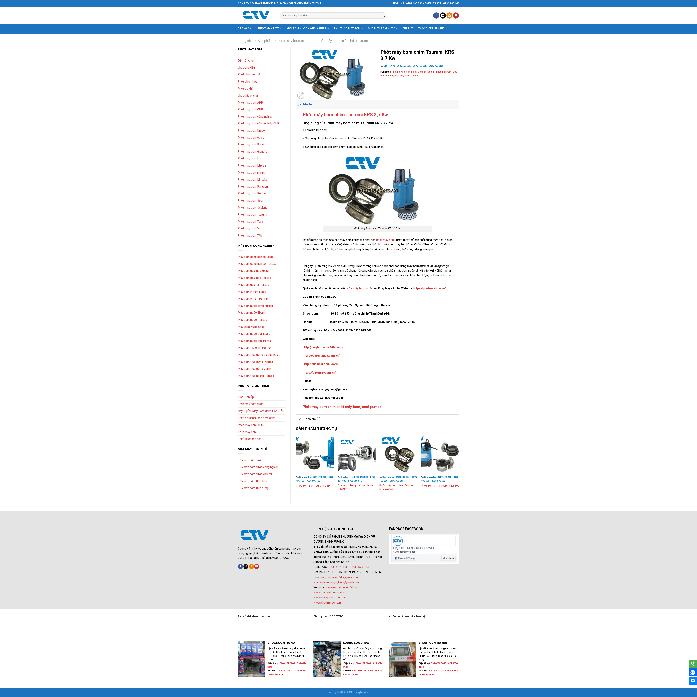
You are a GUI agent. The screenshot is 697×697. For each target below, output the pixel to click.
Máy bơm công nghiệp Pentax (257, 263)
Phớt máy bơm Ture (250, 221)
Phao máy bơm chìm (251, 425)
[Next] (459, 466)
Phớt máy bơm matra (251, 172)
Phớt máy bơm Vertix (251, 228)
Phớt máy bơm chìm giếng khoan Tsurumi (413, 71)
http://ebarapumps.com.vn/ (321, 355)
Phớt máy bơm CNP (250, 109)
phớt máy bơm (385, 240)
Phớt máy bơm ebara (251, 137)
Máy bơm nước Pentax (252, 319)
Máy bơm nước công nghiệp (306, 28)
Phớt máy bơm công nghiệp (255, 116)
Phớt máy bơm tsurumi (295, 41)
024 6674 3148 (360, 567)
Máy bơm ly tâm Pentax (253, 298)
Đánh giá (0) (312, 419)
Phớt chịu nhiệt (247, 81)
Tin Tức (407, 28)
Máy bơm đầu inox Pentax (254, 278)
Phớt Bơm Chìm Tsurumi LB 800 (440, 485)
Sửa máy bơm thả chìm (252, 481)
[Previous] (296, 466)
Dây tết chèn (246, 60)
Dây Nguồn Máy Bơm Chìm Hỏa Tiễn (261, 411)
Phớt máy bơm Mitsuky (252, 179)
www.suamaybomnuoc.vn (329, 592)
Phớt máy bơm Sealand (252, 207)
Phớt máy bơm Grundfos (253, 151)
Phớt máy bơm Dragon (252, 130)
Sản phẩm (265, 41)
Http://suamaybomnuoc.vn (321, 364)
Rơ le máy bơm (247, 432)
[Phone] (693, 664)
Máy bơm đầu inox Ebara (253, 270)
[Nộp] (383, 15)
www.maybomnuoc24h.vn (341, 587)
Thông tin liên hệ (431, 28)
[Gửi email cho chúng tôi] (443, 15)
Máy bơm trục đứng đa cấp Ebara (259, 354)
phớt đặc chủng (248, 95)
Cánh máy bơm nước (251, 404)
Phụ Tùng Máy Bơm (347, 28)
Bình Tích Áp (246, 397)
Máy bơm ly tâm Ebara (252, 292)
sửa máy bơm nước (360, 288)
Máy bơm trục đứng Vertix (254, 368)
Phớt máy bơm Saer (250, 200)
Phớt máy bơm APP (250, 102)
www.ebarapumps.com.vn (329, 597)
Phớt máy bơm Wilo (250, 235)
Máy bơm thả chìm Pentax (254, 347)
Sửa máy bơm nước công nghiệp (258, 467)
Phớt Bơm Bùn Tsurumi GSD (313, 485)
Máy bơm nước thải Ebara (254, 333)
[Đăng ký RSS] (449, 15)
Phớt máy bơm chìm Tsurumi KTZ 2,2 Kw (396, 487)
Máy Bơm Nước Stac (251, 327)
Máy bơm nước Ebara (251, 312)
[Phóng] (300, 95)
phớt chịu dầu (246, 67)
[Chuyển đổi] (299, 104)
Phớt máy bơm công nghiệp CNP (258, 123)
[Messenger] (693, 681)
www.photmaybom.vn (327, 602)
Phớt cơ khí (245, 88)
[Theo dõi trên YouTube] (456, 15)
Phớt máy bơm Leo (250, 158)
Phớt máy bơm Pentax (252, 193)
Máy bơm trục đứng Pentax (255, 362)
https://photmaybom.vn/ (429, 288)
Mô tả (307, 104)
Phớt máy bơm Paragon (253, 186)
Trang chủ (246, 28)
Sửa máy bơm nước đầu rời (255, 474)
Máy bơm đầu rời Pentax (253, 284)
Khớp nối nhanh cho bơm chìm (256, 418)
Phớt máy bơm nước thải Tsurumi (342, 41)
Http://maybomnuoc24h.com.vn (324, 347)
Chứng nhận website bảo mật (407, 616)
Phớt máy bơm (268, 28)
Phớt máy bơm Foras (251, 144)
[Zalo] (693, 672)
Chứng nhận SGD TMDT (328, 616)
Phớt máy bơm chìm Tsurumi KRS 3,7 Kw (345, 114)
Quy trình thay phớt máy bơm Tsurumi (355, 487)
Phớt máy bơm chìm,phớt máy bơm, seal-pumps (342, 407)
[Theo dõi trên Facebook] (436, 15)
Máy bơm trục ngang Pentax (256, 376)
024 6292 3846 (338, 567)
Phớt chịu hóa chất (250, 74)
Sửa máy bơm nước (381, 28)
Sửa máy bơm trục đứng (253, 488)
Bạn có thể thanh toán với (254, 616)
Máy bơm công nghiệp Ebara (256, 257)
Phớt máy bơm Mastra (252, 165)
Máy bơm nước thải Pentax (255, 341)
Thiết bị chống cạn (249, 439)
